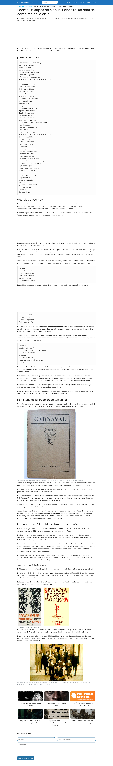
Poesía (75, 2)
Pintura (68, 2)
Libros (88, 2)
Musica (82, 2)
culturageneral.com (25, 2)
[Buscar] (56, 2)
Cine (94, 2)
